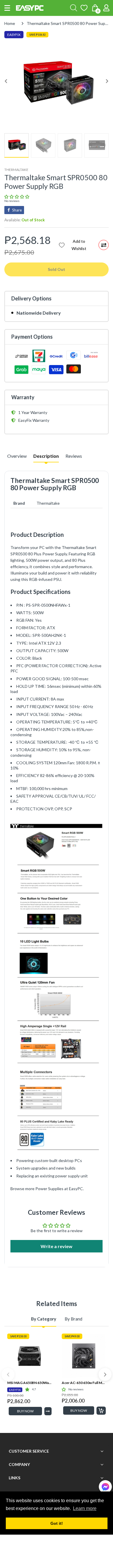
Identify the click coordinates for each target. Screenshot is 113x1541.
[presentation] (7, 1374)
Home (9, 23)
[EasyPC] (29, 8)
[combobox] (73, 7)
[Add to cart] (101, 1411)
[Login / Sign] (106, 7)
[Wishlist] (84, 8)
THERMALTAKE (16, 169)
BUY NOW (25, 1411)
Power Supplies (49, 1188)
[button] (7, 8)
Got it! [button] (56, 1523)
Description (46, 456)
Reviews (73, 456)
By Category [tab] (43, 1318)
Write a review (56, 1246)
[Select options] (48, 1411)
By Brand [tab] (73, 1318)
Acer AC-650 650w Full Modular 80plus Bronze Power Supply (84, 1382)
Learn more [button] (84, 1508)
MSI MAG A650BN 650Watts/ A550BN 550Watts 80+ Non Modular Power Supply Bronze (29, 1382)
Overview (17, 456)
